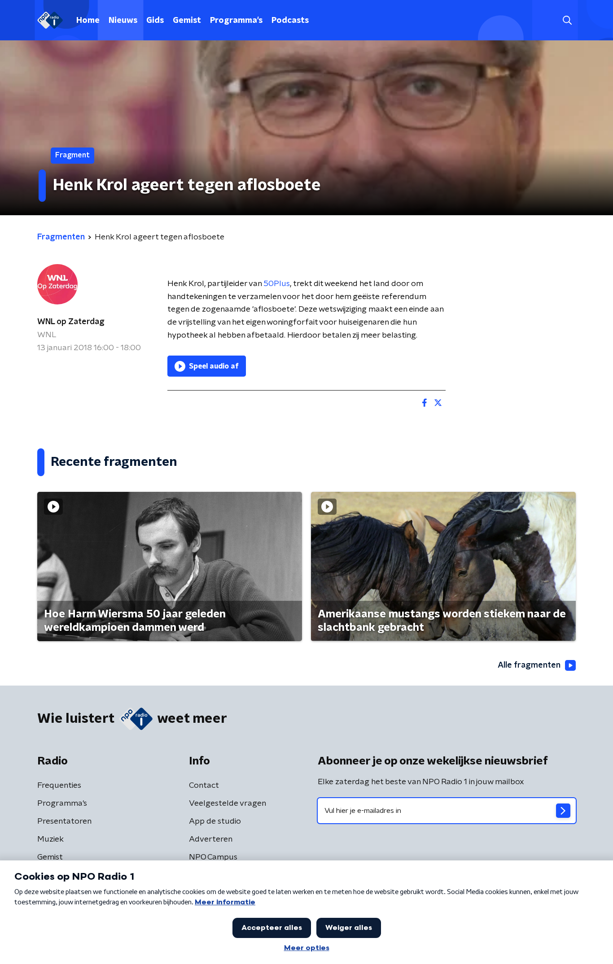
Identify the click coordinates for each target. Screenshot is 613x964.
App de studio (215, 821)
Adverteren (210, 839)
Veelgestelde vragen (227, 803)
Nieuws (123, 21)
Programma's (236, 21)
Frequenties (59, 786)
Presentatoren (64, 821)
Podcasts (290, 21)
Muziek (50, 839)
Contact (204, 786)
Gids (155, 21)
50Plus (276, 284)
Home (88, 21)
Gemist (187, 21)
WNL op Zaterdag (71, 322)
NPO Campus (213, 857)
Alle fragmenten (529, 665)
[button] (567, 20)
